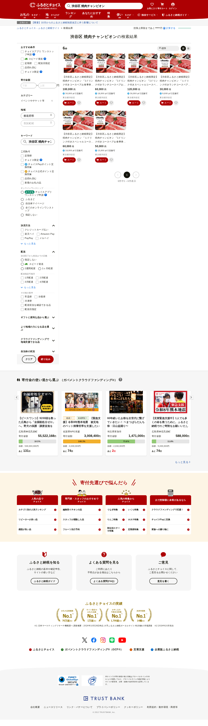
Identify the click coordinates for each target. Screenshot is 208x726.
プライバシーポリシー (108, 707)
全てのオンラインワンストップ (39, 209)
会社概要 (35, 707)
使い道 (124, 15)
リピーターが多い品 (28, 519)
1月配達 (29, 277)
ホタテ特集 (133, 519)
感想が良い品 (25, 529)
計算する (171, 28)
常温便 (28, 296)
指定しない (31, 214)
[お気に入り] (79, 102)
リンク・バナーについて (80, 707)
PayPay (29, 238)
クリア (29, 359)
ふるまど (30, 199)
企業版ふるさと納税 (167, 649)
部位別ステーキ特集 (113, 529)
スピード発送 (35, 58)
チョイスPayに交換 (161, 519)
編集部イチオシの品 (72, 509)
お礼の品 (29, 15)
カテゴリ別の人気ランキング (32, 509)
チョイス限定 (33, 71)
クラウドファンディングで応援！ (167, 509)
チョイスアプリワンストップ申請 (38, 193)
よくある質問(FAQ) (103, 581)
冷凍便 (28, 300)
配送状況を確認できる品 (38, 305)
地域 (52, 15)
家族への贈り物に (160, 529)
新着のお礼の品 (33, 182)
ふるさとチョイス (43, 649)
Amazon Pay (48, 234)
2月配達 (44, 277)
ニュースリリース (53, 707)
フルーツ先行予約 (71, 529)
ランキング (70, 15)
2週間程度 (30, 268)
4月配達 (44, 282)
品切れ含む (31, 67)
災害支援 (139, 649)
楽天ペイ (29, 234)
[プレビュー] (91, 56)
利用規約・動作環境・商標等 (162, 707)
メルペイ (44, 238)
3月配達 (29, 282)
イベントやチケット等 (37, 100)
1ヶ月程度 (47, 268)
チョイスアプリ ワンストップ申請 (40, 53)
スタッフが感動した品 (73, 519)
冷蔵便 (42, 296)
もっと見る (30, 243)
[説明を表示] (33, 54)
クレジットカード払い (36, 229)
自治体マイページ (34, 203)
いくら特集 (133, 509)
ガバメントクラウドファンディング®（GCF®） (94, 649)
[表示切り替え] (186, 48)
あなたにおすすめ (91, 15)
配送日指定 (44, 63)
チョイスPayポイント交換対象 (39, 165)
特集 (108, 15)
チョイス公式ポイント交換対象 (39, 173)
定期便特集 (133, 529)
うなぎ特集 (112, 509)
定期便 (28, 63)
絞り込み (45, 359)
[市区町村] (38, 123)
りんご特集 (112, 519)
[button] (38, 225)
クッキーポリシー (133, 707)
